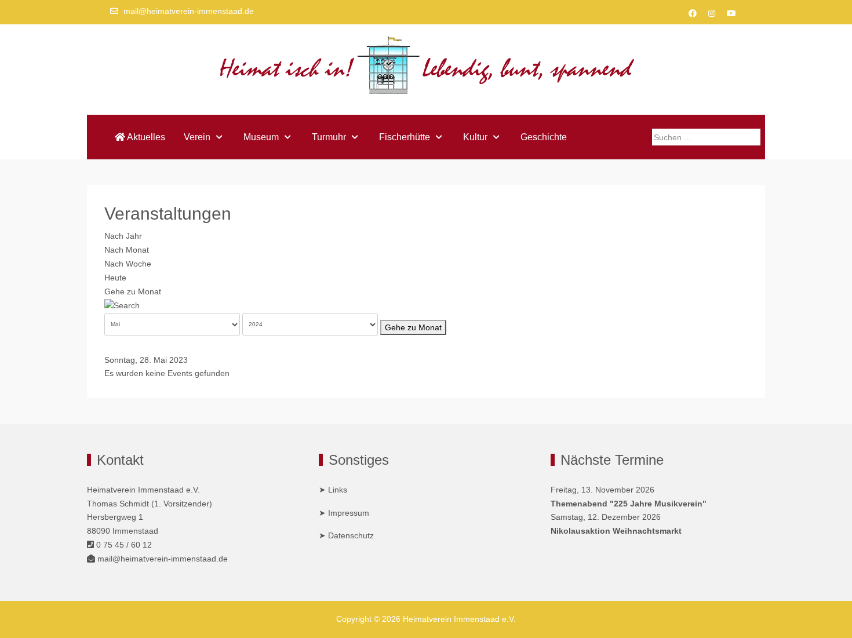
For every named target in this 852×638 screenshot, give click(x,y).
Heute (115, 277)
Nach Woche (127, 263)
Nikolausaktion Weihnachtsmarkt (616, 530)
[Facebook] (693, 13)
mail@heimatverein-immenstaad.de (188, 11)
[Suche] (122, 304)
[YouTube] (731, 13)
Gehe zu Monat (132, 291)
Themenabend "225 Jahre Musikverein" (629, 503)
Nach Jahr (123, 235)
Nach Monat (126, 249)
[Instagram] (711, 13)
